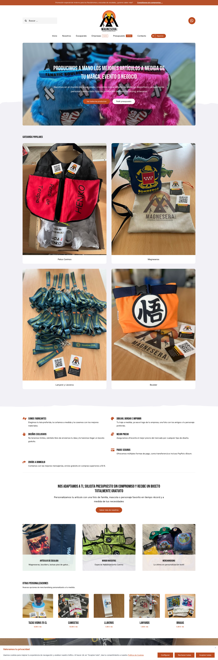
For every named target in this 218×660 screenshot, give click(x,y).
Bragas (180, 623)
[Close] (215, 647)
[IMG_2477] (144, 595)
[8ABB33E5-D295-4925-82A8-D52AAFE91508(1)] (109, 595)
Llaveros (109, 623)
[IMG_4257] (73, 595)
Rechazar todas (184, 655)
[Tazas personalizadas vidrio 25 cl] (38, 595)
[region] (109, 652)
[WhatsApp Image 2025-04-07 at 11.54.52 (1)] (180, 595)
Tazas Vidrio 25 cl (38, 623)
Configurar (165, 655)
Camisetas (73, 623)
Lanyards (144, 623)
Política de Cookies (136, 655)
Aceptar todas (205, 655)
